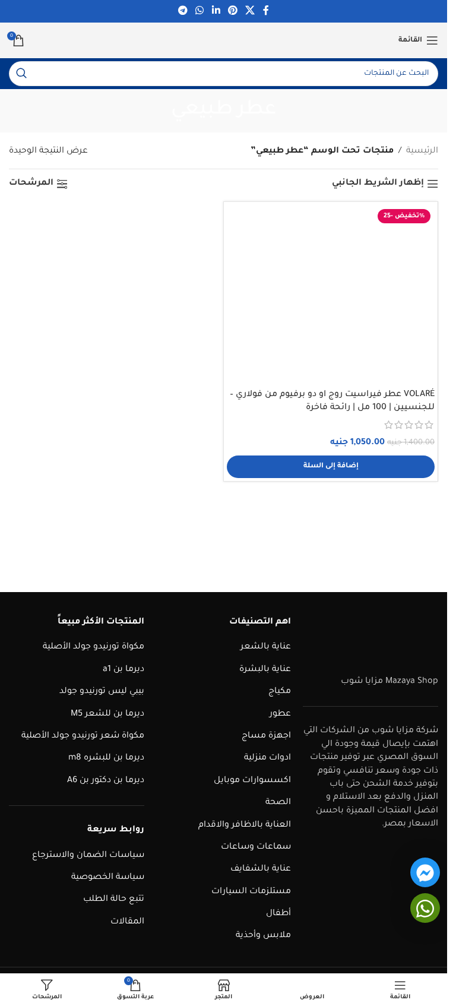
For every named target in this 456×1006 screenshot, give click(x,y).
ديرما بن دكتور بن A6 (105, 781)
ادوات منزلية (267, 758)
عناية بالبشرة (265, 670)
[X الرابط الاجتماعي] (249, 11)
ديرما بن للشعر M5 (107, 714)
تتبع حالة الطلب (113, 899)
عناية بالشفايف (260, 869)
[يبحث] (21, 73)
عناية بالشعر (265, 647)
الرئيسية (422, 151)
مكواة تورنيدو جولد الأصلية (93, 647)
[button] (331, 466)
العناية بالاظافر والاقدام (244, 825)
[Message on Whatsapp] (425, 908)
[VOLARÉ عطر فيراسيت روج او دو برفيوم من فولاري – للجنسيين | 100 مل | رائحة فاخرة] (331, 294)
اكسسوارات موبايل (252, 781)
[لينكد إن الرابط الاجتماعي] (216, 11)
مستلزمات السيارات (251, 892)
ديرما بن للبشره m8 (106, 758)
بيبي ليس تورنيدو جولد (101, 692)
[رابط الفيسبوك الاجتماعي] (266, 11)
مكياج (279, 692)
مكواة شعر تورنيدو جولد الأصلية (82, 736)
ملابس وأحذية (263, 936)
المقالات (127, 922)
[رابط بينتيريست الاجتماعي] (232, 11)
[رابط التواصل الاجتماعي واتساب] (200, 11)
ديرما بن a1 (123, 670)
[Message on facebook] (425, 872)
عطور (280, 714)
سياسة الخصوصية (107, 877)
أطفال (278, 914)
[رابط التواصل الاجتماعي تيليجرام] (182, 11)
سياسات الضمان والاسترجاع (88, 856)
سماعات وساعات (256, 847)
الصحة (278, 803)
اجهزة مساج (266, 736)
